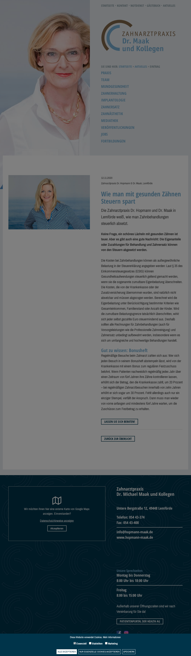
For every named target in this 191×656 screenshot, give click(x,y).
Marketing (112, 643)
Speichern (128, 652)
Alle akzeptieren (67, 652)
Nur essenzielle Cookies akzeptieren (99, 652)
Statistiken (97, 643)
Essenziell (81, 643)
